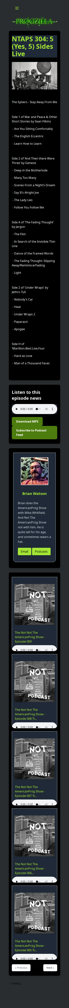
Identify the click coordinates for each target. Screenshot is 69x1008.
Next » (50, 967)
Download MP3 (27, 421)
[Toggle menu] (17, 8)
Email (24, 551)
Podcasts (41, 551)
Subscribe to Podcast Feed (31, 432)
